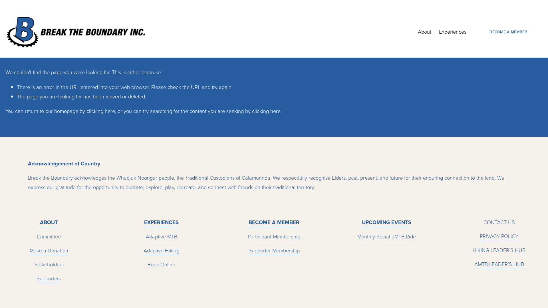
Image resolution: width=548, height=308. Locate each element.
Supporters (49, 278)
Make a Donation (49, 250)
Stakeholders (49, 264)
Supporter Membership (274, 250)
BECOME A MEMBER (508, 32)
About (424, 31)
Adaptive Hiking (161, 250)
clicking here (100, 111)
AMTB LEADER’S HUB (499, 264)
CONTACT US (499, 222)
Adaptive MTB (161, 236)
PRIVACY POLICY (499, 236)
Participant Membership (274, 236)
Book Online (161, 264)
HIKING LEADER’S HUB (499, 250)
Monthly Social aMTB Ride (386, 236)
